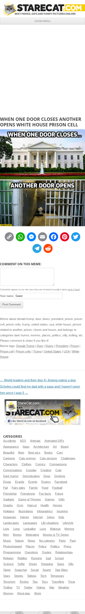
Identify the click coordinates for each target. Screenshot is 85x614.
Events (32, 481)
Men (6, 534)
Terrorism (9, 581)
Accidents (9, 440)
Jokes (51, 517)
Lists (6, 528)
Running (36, 558)
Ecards (19, 481)
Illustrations (25, 511)
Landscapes (11, 523)
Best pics (34, 452)
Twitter (28, 587)
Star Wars (61, 570)
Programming (12, 552)
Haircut (32, 505)
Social (35, 570)
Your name (6, 295)
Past (73, 540)
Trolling (7, 587)
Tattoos (31, 575)
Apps (26, 446)
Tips (35, 581)
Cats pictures (48, 458)
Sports (46, 570)
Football (57, 487)
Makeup (55, 528)
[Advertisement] (42, 68)
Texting (23, 581)
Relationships (64, 552)
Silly (71, 564)
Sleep (6, 570)
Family (33, 487)
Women (8, 593)
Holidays (8, 511)
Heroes (57, 505)
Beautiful (8, 452)
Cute (58, 470)
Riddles (22, 558)
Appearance (11, 446)
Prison (74, 346)
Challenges (68, 458)
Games (50, 499)
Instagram (9, 517)
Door (40, 346)
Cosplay (31, 470)
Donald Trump (25, 346)
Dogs (46, 476)
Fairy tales (18, 487)
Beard (64, 446)
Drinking (59, 476)
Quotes (46, 552)
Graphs (8, 505)
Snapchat (20, 570)
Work (37, 593)
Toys (45, 581)
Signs (60, 564)
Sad (48, 558)
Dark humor (11, 476)
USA (67, 351)
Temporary (57, 575)
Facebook (61, 481)
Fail (5, 487)
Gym (20, 505)
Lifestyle (68, 523)
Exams (46, 481)
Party (62, 540)
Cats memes (27, 458)
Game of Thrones (29, 499)
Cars (60, 452)
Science (8, 564)
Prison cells (23, 351)
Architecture (41, 446)
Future (59, 493)
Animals (35, 440)
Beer (21, 452)
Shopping (47, 564)
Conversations (12, 470)
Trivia (71, 581)
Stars (6, 575)
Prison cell (6, 351)
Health (45, 505)
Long (16, 528)
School (59, 558)
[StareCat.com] (42, 9)
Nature (19, 540)
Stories (18, 575)
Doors (49, 346)
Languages (30, 523)
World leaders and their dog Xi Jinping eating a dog (38, 380)
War (51, 587)
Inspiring (62, 511)
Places (30, 546)
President (62, 346)
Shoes (33, 564)
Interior (24, 517)
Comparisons (58, 464)
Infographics (45, 511)
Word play (23, 593)
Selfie (21, 564)
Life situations (50, 523)
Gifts (62, 499)
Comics (40, 464)
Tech (43, 575)
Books (48, 452)
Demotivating (31, 476)
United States (52, 351)
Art (55, 446)
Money (17, 534)
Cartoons (9, 458)
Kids (61, 517)
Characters (10, 464)
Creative (46, 470)
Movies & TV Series (56, 534)
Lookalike (30, 528)
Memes (69, 528)
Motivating (32, 534)
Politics (55, 546)
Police (42, 546)
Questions (31, 552)
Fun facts (45, 493)
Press (67, 546)
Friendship (10, 493)
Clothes (26, 464)
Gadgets (8, 499)
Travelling (58, 581)
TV (18, 587)
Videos (40, 587)
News (31, 540)
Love (43, 528)
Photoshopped (12, 546)
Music (7, 540)
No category (47, 540)
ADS (23, 440)
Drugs (7, 481)
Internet (38, 517)
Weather (63, 587)
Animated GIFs (54, 440)
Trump (37, 351)
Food (45, 487)
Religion (8, 558)
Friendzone (28, 493)
